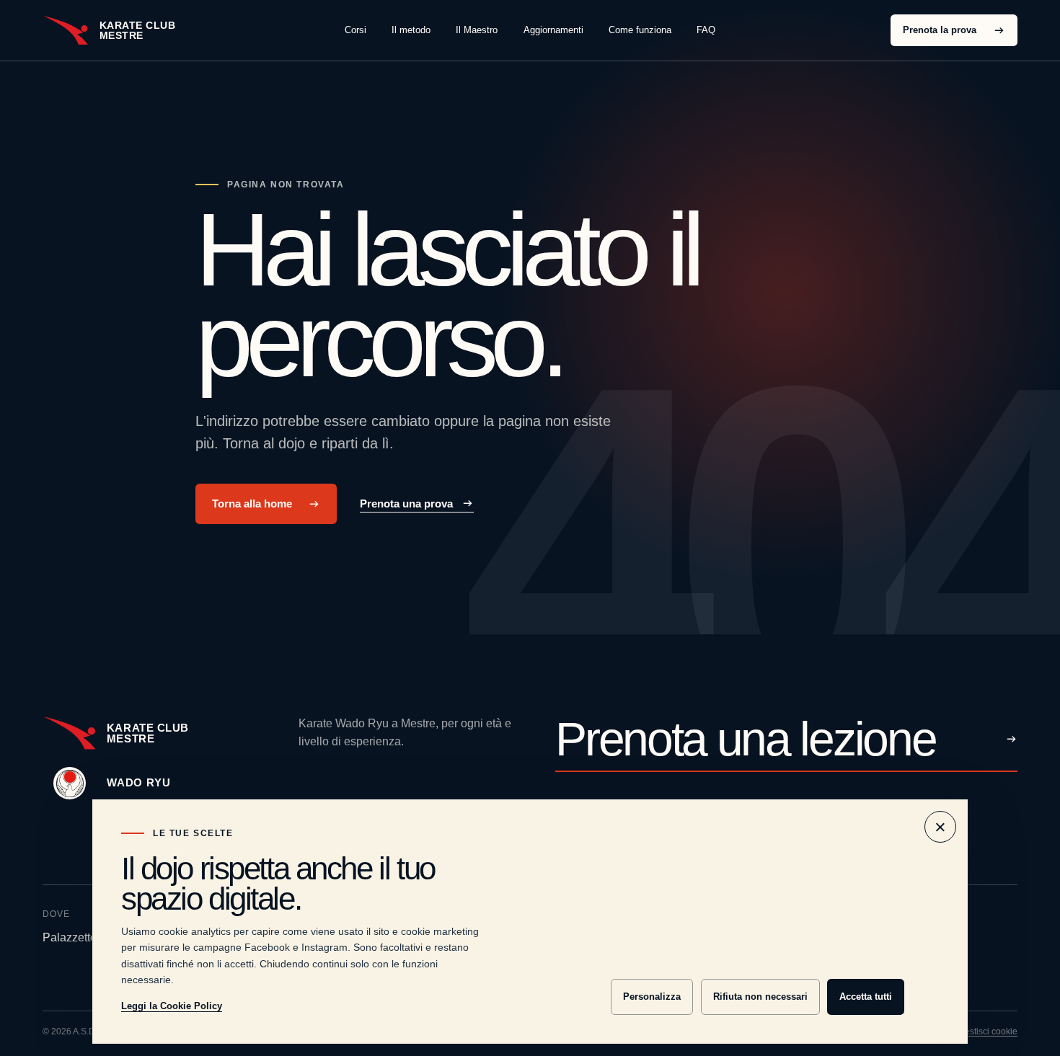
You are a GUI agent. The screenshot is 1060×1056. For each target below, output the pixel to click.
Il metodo (411, 30)
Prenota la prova (939, 30)
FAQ (706, 30)
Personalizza (652, 996)
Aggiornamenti (553, 30)
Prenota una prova (406, 503)
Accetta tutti (865, 996)
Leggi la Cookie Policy (171, 1005)
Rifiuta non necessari (760, 996)
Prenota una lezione (745, 740)
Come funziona (640, 30)
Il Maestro (477, 30)
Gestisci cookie (987, 1031)
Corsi (355, 30)
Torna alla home (252, 504)
